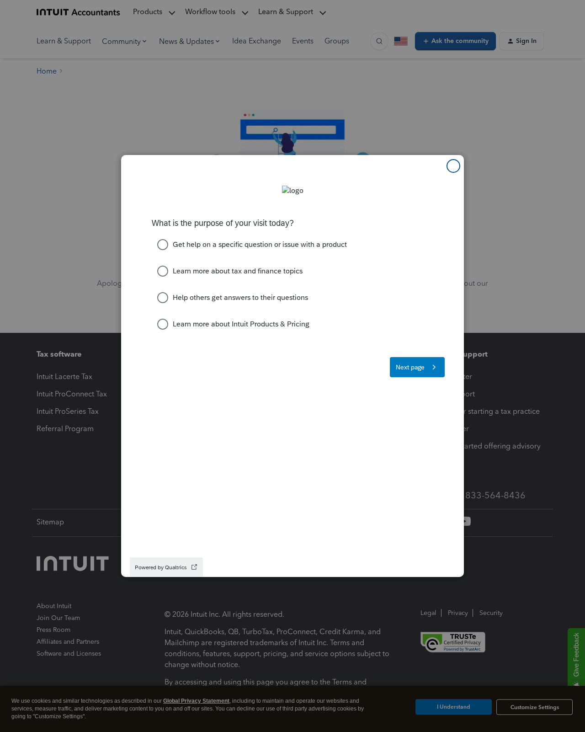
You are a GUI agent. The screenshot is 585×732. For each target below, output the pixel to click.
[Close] (453, 166)
